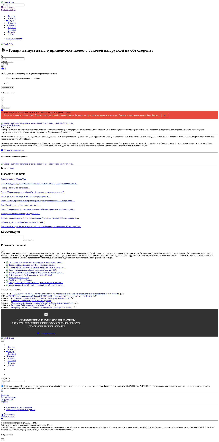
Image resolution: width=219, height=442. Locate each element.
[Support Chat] (7, 372)
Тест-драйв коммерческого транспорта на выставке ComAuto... (36, 283)
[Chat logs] (7, 369)
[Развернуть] (2, 251)
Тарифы (4, 402)
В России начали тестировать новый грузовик (31, 301)
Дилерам (5, 395)
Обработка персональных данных (20, 410)
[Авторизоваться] (2, 110)
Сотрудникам (7, 399)
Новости (12, 18)
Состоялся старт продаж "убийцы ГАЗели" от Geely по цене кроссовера (42, 303)
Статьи (11, 34)
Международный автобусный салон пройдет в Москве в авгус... (36, 285)
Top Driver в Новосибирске (20, 280)
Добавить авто (7, 88)
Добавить (5, 108)
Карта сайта (9, 416)
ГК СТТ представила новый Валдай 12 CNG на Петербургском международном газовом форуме (50, 296)
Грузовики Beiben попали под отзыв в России (31, 305)
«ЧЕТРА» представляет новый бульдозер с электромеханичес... (36, 262)
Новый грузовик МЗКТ (19, 277)
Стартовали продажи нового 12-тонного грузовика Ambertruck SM (40, 298)
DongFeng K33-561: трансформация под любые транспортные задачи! (41, 307)
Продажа (12, 23)
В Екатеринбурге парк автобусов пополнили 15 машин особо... (36, 272)
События (12, 30)
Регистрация (8, 7)
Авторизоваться (13, 39)
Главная (11, 16)
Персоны (12, 27)
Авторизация (9, 9)
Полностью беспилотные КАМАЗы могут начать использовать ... (37, 267)
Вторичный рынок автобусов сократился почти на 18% (33, 270)
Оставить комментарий (14, 150)
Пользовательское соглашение (19, 407)
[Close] (46, 314)
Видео (11, 21)
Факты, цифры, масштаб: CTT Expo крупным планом (32, 265)
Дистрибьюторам (8, 397)
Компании (11, 25)
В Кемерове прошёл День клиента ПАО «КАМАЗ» (31, 275)
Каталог (11, 32)
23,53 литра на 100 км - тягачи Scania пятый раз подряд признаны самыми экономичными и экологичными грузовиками (66, 294)
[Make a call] (7, 374)
